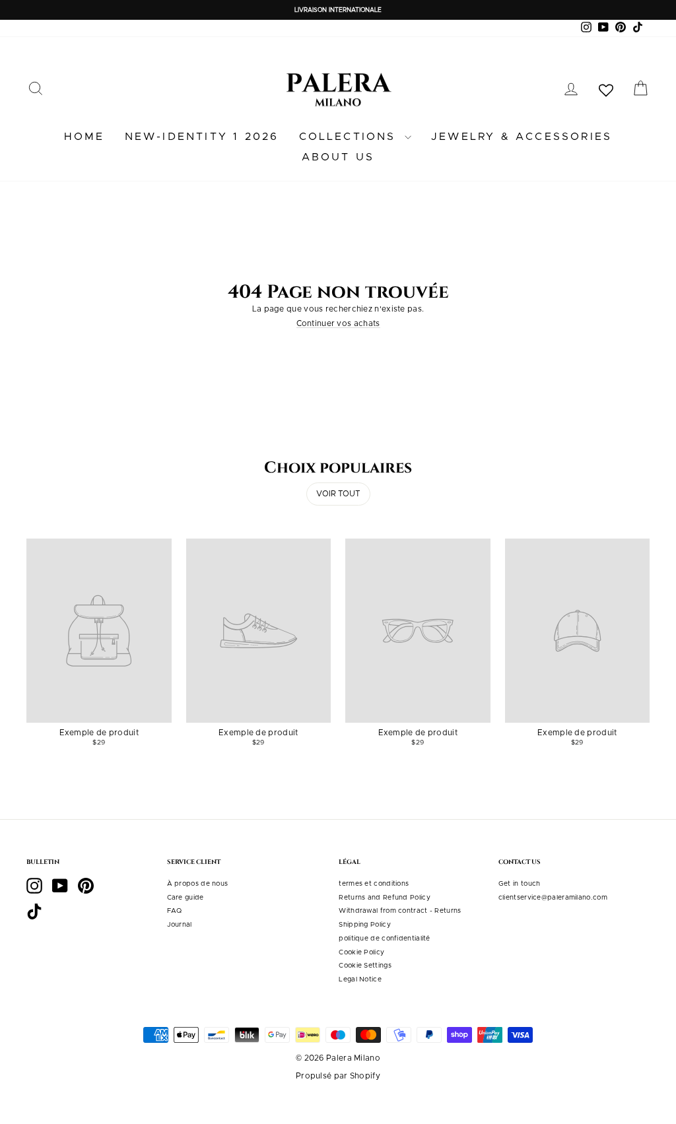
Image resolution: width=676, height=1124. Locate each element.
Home (84, 136)
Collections (350, 136)
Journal (179, 924)
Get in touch (519, 883)
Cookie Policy (361, 952)
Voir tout (338, 494)
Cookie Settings (365, 965)
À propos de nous (197, 883)
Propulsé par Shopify (338, 1076)
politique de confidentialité (384, 938)
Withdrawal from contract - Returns (400, 911)
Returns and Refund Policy (384, 897)
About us (338, 157)
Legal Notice (360, 979)
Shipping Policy (365, 924)
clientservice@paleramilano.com (552, 897)
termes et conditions (374, 883)
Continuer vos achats (338, 323)
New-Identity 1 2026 (202, 136)
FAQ (174, 911)
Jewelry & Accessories (521, 136)
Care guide (185, 897)
